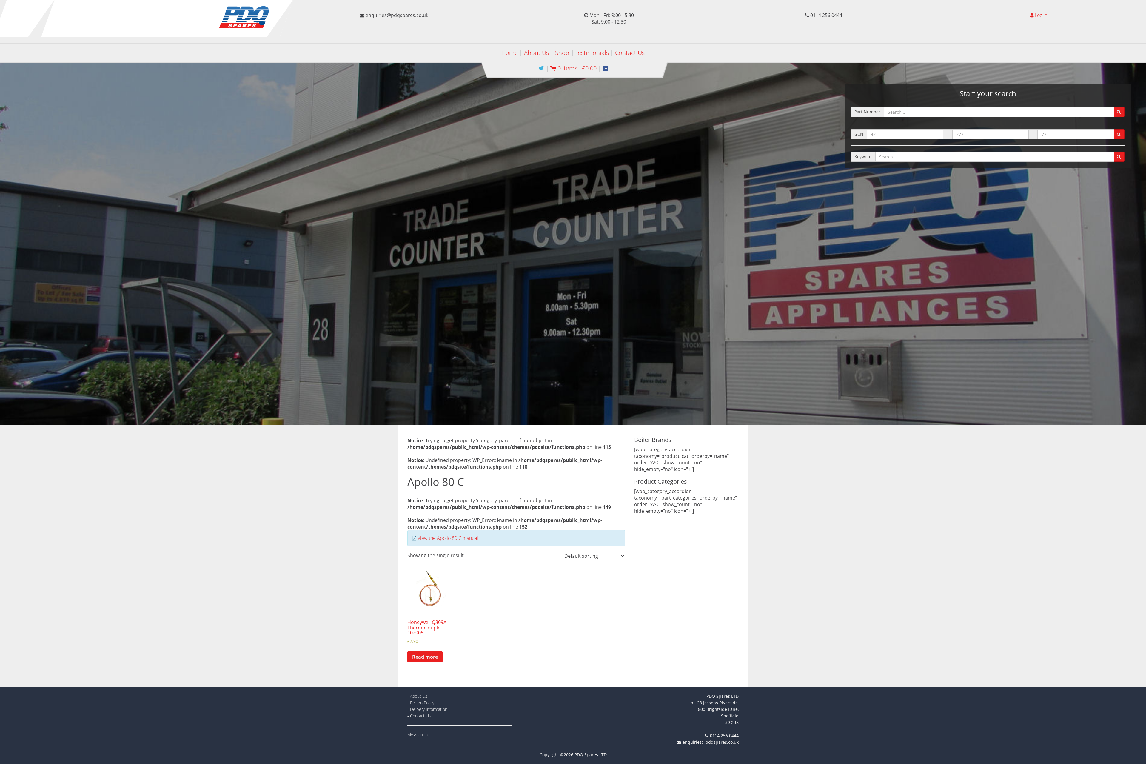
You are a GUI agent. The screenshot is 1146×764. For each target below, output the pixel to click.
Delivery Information (428, 709)
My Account (418, 734)
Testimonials (592, 53)
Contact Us (630, 53)
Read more (425, 657)
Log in (1041, 15)
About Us (536, 53)
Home (509, 53)
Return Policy (422, 703)
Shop (562, 53)
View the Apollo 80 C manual (448, 538)
